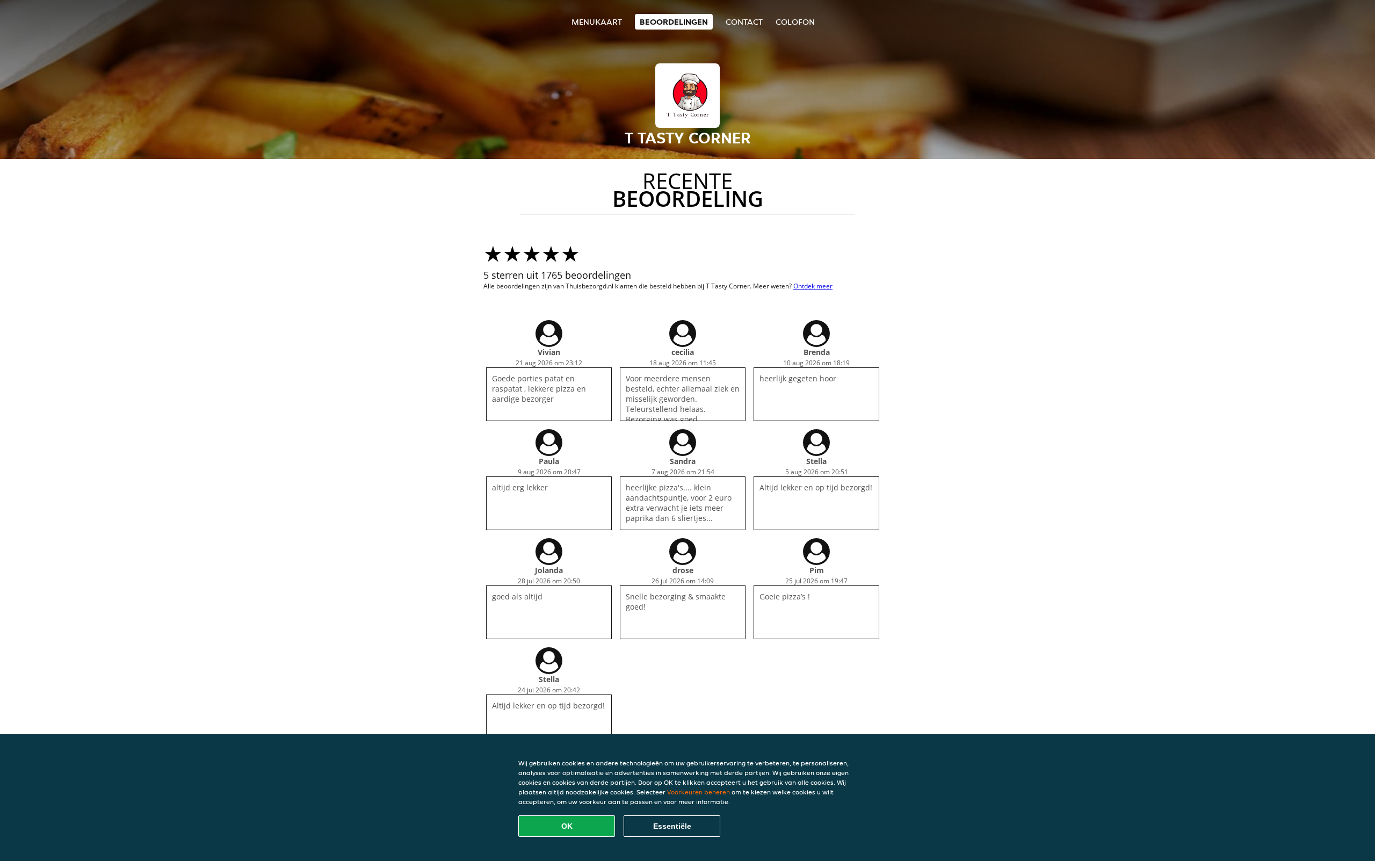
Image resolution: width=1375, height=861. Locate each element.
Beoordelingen (674, 21)
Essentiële (672, 826)
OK (567, 826)
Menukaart (596, 21)
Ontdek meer (813, 286)
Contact (744, 21)
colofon (795, 21)
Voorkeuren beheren (698, 792)
